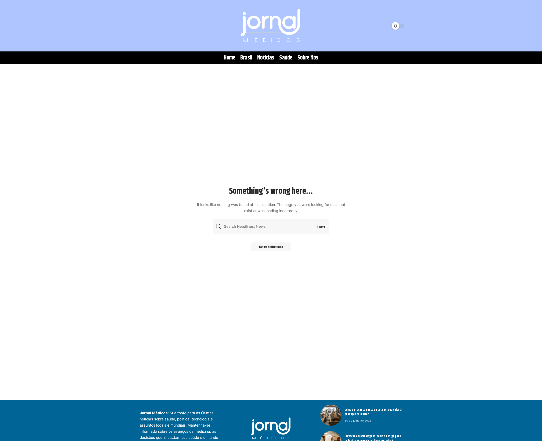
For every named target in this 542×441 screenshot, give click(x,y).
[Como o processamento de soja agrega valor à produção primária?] (331, 415)
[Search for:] (267, 226)
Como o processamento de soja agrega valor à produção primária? (373, 412)
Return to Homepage (271, 246)
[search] (145, 26)
